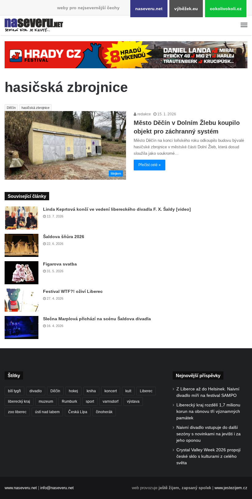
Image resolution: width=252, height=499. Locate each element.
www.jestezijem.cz (231, 487)
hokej (73, 391)
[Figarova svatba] (21, 272)
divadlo (36, 391)
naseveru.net (149, 8)
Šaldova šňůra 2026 (63, 236)
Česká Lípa (77, 412)
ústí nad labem (47, 412)
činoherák (104, 412)
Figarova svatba (60, 263)
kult (128, 391)
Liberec (146, 391)
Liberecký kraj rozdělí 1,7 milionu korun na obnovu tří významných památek (208, 411)
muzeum (46, 401)
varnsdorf (110, 401)
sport (90, 401)
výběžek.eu (186, 8)
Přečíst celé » (149, 165)
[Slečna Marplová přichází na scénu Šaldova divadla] (21, 327)
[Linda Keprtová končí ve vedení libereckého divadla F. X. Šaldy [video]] (21, 218)
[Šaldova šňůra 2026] (21, 245)
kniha (91, 391)
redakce (143, 114)
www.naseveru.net (21, 487)
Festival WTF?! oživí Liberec (73, 291)
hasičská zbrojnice (35, 108)
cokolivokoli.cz (226, 8)
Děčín (11, 108)
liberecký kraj (19, 401)
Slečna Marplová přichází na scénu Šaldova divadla (97, 318)
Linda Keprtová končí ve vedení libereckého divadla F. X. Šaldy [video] (117, 209)
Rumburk (69, 401)
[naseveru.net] (34, 25)
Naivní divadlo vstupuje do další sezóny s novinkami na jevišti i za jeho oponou (208, 434)
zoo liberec (17, 412)
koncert (110, 391)
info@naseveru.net (57, 487)
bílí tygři (14, 391)
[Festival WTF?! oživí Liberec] (21, 300)
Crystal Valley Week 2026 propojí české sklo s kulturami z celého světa (208, 456)
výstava (133, 401)
